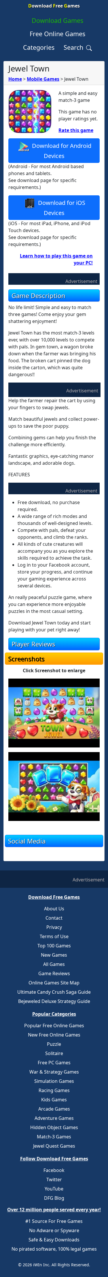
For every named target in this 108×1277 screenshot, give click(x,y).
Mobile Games (43, 79)
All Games (54, 964)
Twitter (54, 1179)
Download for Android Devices (61, 151)
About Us (54, 908)
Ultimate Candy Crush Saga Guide (54, 992)
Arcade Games (54, 1109)
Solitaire (54, 1053)
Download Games (57, 20)
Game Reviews (54, 973)
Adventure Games (54, 1118)
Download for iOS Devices (61, 208)
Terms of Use (54, 936)
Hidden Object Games (54, 1127)
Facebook (54, 1170)
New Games (54, 955)
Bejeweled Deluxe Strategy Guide (54, 1001)
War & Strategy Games (54, 1072)
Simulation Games (54, 1081)
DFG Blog (54, 1198)
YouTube (54, 1189)
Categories (38, 47)
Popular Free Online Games (54, 1025)
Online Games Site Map (54, 983)
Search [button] (74, 47)
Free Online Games (57, 34)
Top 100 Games (54, 945)
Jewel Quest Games (54, 1146)
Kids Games (54, 1099)
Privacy (54, 927)
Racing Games (54, 1090)
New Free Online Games (54, 1035)
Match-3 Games (54, 1136)
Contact (54, 918)
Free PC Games (54, 1062)
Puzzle (54, 1044)
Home (15, 79)
